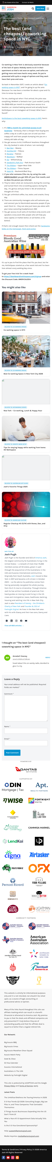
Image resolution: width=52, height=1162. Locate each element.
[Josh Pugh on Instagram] (16, 621)
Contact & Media (27, 2)
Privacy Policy (9, 1086)
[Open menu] (47, 8)
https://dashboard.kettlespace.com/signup (22, 276)
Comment (9, 694)
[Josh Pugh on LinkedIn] (11, 621)
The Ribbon (11, 165)
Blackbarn (11, 157)
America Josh (40, 558)
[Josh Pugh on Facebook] (21, 621)
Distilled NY (11, 151)
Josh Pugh (10, 47)
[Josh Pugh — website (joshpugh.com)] (7, 621)
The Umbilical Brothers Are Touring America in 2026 (25, 1097)
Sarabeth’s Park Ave (15, 162)
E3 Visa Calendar (11, 1063)
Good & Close (10, 1059)
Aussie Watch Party (12, 1055)
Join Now (40, 8)
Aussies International (13, 1067)
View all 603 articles (14, 626)
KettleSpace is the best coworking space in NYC (21, 118)
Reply (47, 657)
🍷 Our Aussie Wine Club (10, 2)
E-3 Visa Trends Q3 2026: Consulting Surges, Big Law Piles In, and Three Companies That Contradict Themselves (25, 1104)
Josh (33, 576)
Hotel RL (10, 171)
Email (7, 739)
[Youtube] (8, 1157)
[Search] (33, 8)
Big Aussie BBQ (10, 1042)
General (13, 18)
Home (6, 18)
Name (7, 726)
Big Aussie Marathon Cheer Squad (18, 1050)
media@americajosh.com (28, 1136)
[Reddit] (17, 1157)
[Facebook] (3, 1157)
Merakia (10, 154)
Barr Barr (10, 148)
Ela (8, 160)
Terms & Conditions (10, 1149)
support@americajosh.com (20, 1131)
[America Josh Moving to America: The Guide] (9, 8)
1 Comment (35, 47)
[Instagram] (12, 1157)
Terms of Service (26, 1086)
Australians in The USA (13, 1071)
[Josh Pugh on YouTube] (26, 621)
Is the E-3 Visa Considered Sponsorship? (20, 1125)
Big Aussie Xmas (11, 1046)
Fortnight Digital (20, 1075)
